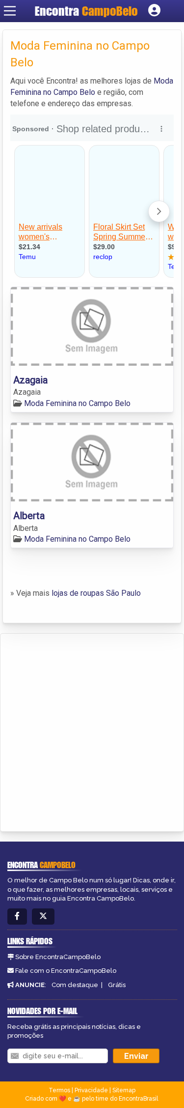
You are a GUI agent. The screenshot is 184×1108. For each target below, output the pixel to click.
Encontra (86, 10)
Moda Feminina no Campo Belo (77, 403)
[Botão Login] (154, 11)
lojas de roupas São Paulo (96, 593)
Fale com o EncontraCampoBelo (65, 970)
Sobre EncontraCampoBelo (58, 957)
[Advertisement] (92, 731)
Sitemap (123, 1090)
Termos (59, 1090)
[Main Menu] (10, 11)
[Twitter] (43, 916)
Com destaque (75, 985)
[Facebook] (17, 916)
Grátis (117, 985)
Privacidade (91, 1090)
